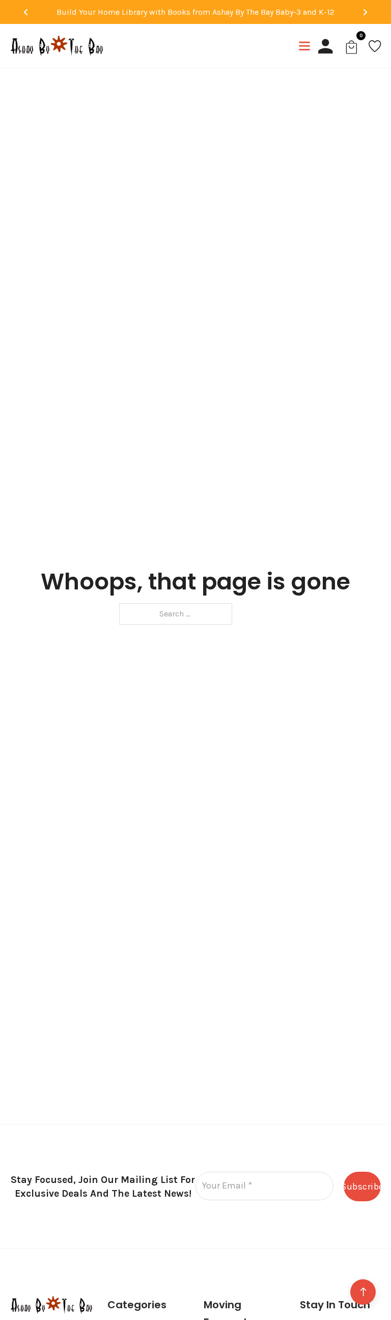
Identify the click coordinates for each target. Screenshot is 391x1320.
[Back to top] (363, 1292)
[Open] (304, 46)
